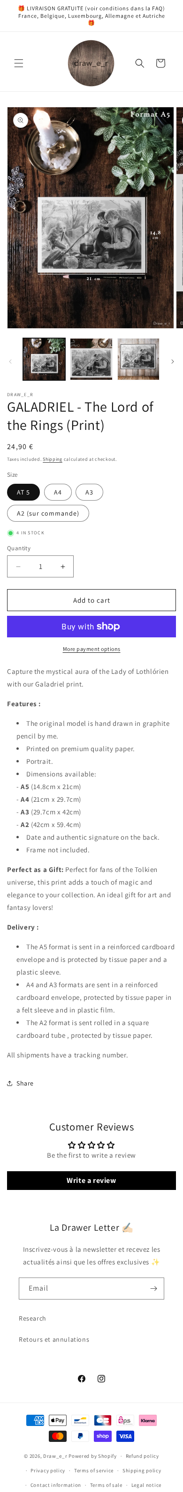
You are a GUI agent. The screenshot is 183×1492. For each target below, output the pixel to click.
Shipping (52, 459)
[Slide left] (10, 361)
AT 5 (23, 492)
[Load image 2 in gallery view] (91, 359)
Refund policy (142, 1456)
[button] (18, 63)
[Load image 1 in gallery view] (44, 359)
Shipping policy (141, 1470)
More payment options (92, 648)
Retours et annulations (54, 1339)
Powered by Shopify (93, 1456)
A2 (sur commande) (48, 513)
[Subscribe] (153, 1289)
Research (32, 1318)
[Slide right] (172, 361)
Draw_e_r (55, 1456)
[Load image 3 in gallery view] (138, 359)
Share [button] (25, 1083)
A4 (58, 492)
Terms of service (94, 1470)
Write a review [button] (91, 1180)
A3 (89, 492)
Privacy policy (47, 1470)
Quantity (18, 548)
